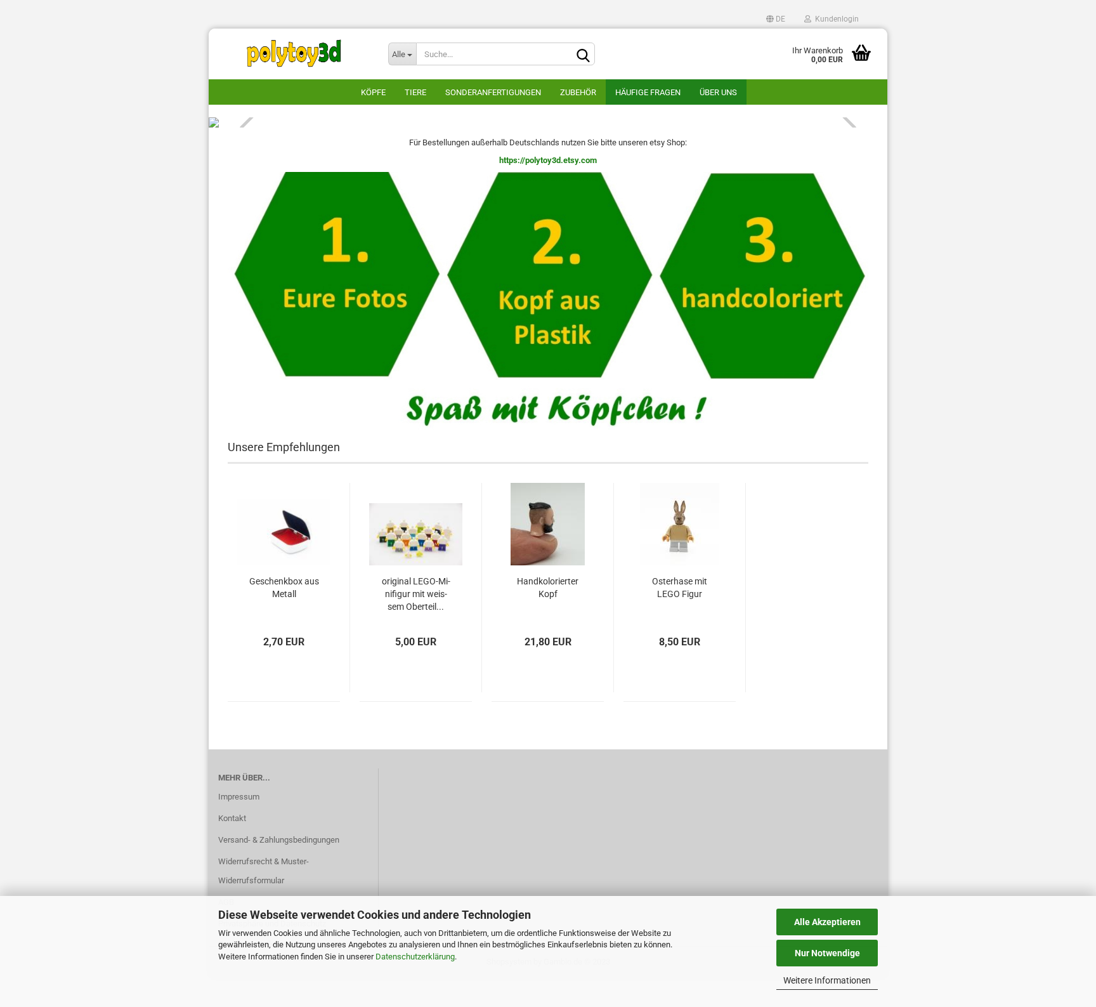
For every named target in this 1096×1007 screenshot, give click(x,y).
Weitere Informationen (827, 980)
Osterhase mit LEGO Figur (679, 587)
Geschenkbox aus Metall (284, 587)
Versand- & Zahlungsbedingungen (278, 840)
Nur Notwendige (827, 953)
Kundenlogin (835, 19)
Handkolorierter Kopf (547, 587)
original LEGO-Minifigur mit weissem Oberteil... (416, 594)
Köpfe (373, 92)
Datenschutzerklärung (415, 956)
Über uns (718, 92)
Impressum (238, 796)
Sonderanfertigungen (493, 92)
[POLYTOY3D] (293, 54)
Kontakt (232, 818)
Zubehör (578, 92)
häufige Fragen (648, 92)
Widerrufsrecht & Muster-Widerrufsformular (263, 871)
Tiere (415, 92)
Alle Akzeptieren (827, 922)
